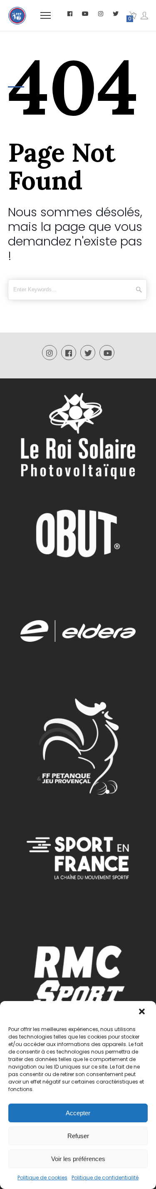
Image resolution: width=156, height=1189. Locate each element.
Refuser (78, 1135)
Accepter (78, 1112)
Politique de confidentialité (105, 1177)
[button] (143, 1012)
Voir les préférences (78, 1158)
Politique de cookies (42, 1177)
